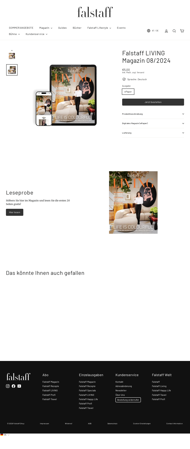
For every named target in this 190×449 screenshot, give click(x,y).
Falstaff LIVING (50, 390)
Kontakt (119, 381)
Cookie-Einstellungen (142, 423)
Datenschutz (112, 423)
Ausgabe (126, 86)
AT (155, 30)
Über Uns (120, 395)
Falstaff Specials (87, 390)
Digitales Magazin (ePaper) (135, 123)
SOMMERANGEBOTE (21, 27)
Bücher (77, 27)
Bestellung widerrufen (128, 399)
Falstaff (156, 381)
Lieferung (126, 132)
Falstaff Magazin (50, 381)
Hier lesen (14, 212)
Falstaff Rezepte (50, 386)
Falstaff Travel (49, 399)
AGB (89, 423)
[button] (5, 435)
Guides (62, 27)
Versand (140, 72)
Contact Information (174, 423)
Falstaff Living (159, 386)
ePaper (128, 91)
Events (121, 27)
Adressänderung (123, 386)
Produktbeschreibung (132, 114)
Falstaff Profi (49, 395)
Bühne (13, 34)
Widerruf (68, 423)
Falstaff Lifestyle (98, 27)
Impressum (44, 423)
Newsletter (120, 390)
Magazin (44, 27)
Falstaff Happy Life (88, 399)
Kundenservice (35, 34)
